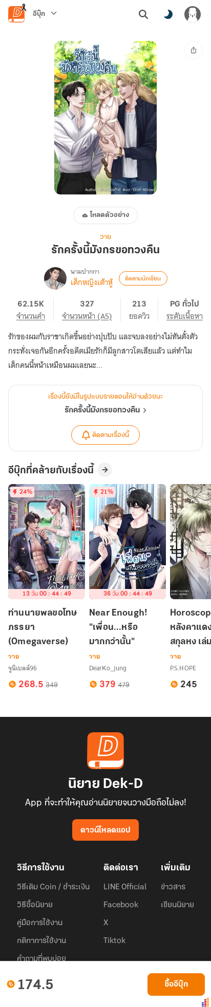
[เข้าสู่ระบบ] (192, 14)
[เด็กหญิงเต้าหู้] (55, 278)
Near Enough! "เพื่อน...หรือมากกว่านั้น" (118, 628)
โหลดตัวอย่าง (109, 215)
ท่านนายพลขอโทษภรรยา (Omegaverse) (42, 628)
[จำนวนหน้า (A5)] (91, 309)
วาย (105, 237)
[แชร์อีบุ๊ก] (193, 50)
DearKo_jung (107, 668)
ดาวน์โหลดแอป (105, 830)
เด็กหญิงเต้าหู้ (92, 282)
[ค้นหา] (143, 14)
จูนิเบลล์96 (22, 668)
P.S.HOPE (183, 668)
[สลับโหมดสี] (168, 14)
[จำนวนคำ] (35, 309)
